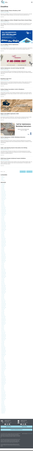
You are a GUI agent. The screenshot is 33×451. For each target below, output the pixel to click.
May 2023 (2, 234)
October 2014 (3, 367)
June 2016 (2, 342)
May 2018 (2, 312)
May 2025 (2, 203)
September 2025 (3, 198)
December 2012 (3, 394)
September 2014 (3, 368)
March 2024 (3, 221)
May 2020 (2, 281)
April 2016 (2, 345)
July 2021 (2, 263)
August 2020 (3, 277)
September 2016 (3, 338)
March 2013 (3, 390)
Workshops (3, 180)
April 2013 (2, 389)
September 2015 (3, 354)
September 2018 (3, 307)
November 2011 (3, 410)
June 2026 (2, 186)
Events (2, 176)
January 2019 (3, 302)
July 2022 (2, 247)
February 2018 (3, 316)
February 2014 (3, 376)
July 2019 (2, 294)
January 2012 (3, 407)
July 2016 (2, 341)
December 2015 (3, 350)
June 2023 (2, 233)
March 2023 (3, 237)
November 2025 (3, 195)
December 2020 (3, 272)
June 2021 (2, 264)
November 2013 (3, 380)
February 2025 (3, 207)
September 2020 (3, 276)
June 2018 (2, 311)
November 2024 (3, 211)
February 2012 (3, 406)
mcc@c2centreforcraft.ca (8, 422)
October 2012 (3, 397)
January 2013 (3, 393)
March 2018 (3, 315)
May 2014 (2, 372)
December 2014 (3, 364)
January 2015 (3, 363)
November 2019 (3, 289)
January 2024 (3, 224)
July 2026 (2, 185)
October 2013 (3, 381)
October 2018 (3, 306)
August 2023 (3, 230)
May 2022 (2, 250)
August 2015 (3, 355)
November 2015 (3, 351)
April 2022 (2, 251)
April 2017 (2, 329)
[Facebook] (5, 424)
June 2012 (2, 402)
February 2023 (3, 238)
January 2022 (3, 255)
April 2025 (2, 204)
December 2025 (3, 194)
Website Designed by (27, 433)
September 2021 (3, 260)
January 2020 (3, 286)
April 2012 (2, 403)
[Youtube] (9, 424)
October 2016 (3, 337)
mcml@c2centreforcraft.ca (24, 422)
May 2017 (2, 328)
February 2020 (3, 285)
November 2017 (3, 320)
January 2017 (3, 333)
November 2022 (3, 242)
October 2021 (3, 259)
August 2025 (3, 199)
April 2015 (2, 359)
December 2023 (3, 225)
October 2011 (3, 411)
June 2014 (2, 371)
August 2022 (3, 246)
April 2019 (2, 298)
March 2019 (3, 299)
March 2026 (3, 190)
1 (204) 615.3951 (7, 421)
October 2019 (3, 290)
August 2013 (3, 384)
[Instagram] (7, 424)
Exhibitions (3, 177)
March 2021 (3, 268)
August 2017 (3, 324)
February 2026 (3, 191)
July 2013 (2, 385)
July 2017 (2, 325)
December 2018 (3, 303)
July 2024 (2, 216)
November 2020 (3, 273)
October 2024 (3, 212)
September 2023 (3, 229)
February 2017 (3, 332)
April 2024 (2, 220)
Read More (2, 27)
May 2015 (2, 358)
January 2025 (3, 208)
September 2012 (3, 398)
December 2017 (3, 319)
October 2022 (3, 243)
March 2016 (3, 346)
